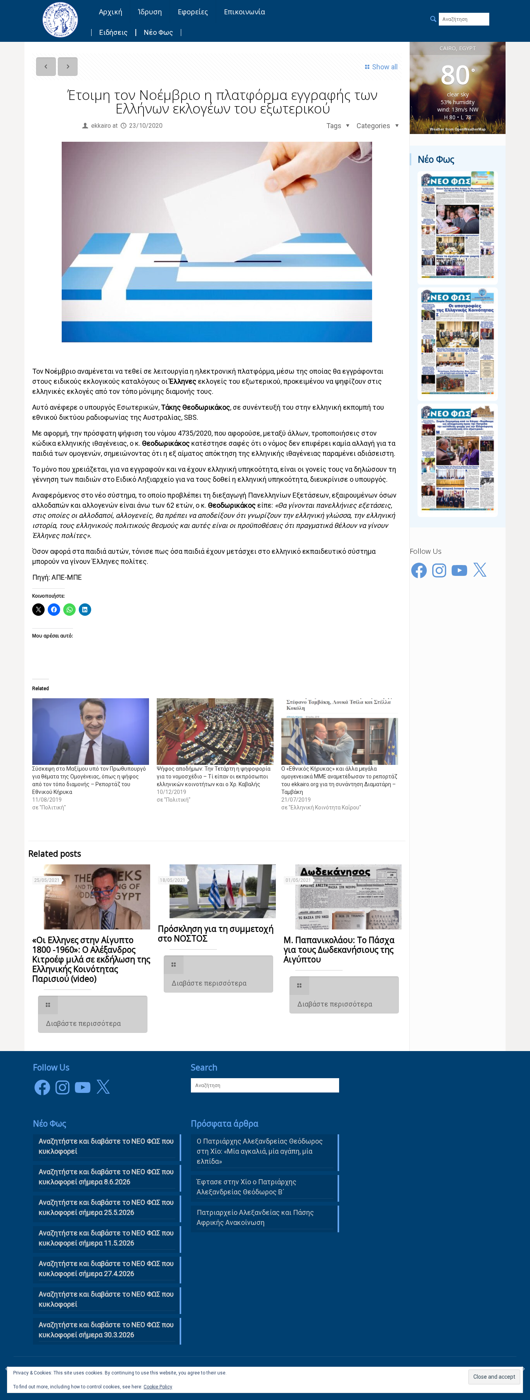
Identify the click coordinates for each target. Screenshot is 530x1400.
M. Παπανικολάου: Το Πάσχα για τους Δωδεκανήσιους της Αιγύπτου (339, 949)
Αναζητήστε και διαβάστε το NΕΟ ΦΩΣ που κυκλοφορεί (106, 1146)
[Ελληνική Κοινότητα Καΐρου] (60, 19)
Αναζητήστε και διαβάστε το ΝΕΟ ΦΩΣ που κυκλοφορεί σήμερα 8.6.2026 (106, 1177)
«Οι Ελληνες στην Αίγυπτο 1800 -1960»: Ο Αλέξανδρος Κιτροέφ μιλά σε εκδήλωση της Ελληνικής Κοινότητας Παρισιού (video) (91, 959)
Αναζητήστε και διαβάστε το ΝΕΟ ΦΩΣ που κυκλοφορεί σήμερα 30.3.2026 (106, 1330)
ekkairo (101, 125)
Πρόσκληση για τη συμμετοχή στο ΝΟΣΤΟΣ (216, 933)
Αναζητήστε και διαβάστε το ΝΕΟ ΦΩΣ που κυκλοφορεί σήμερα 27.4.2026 (106, 1268)
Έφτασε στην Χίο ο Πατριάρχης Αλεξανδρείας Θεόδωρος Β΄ (246, 1187)
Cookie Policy (158, 1387)
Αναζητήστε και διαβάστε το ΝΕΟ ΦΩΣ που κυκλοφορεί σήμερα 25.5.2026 (106, 1207)
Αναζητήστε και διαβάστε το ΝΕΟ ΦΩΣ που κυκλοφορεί (106, 1299)
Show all (385, 67)
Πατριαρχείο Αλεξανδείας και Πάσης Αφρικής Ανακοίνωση (255, 1217)
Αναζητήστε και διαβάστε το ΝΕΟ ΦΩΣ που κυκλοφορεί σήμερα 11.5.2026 (106, 1238)
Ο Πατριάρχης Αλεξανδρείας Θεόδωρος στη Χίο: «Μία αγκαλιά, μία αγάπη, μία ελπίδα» (260, 1151)
